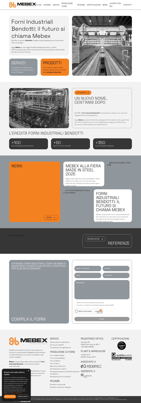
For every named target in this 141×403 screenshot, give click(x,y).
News (105, 5)
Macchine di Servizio (57, 366)
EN (40, 5)
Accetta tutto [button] (10, 396)
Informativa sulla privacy (15, 393)
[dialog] (16, 385)
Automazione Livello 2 (58, 369)
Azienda (47, 5)
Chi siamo (81, 92)
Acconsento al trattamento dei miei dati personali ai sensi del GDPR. (95, 305)
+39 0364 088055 (87, 347)
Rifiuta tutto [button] (22, 396)
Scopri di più (93, 239)
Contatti (127, 5)
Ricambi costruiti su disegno (60, 387)
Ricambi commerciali (57, 384)
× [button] (28, 371)
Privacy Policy (100, 302)
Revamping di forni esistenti (60, 377)
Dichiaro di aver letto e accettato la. (90, 302)
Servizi (56, 5)
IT (37, 5)
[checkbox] (75, 302)
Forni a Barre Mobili (57, 355)
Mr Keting (119, 399)
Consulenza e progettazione (60, 348)
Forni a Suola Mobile (57, 358)
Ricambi (81, 5)
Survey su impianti (57, 345)
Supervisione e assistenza (59, 342)
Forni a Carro (54, 363)
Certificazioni (94, 5)
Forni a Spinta (55, 361)
